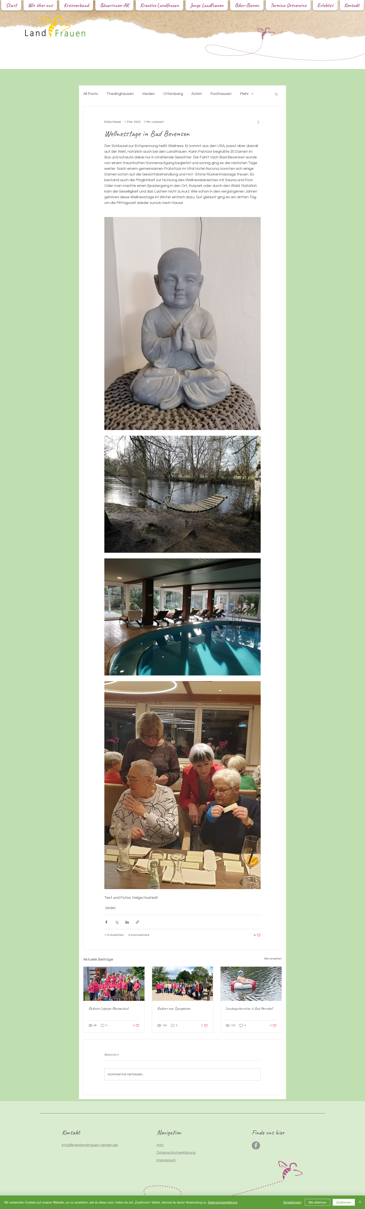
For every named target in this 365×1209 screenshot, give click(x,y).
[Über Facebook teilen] (106, 922)
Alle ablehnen (317, 1202)
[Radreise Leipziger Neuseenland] (113, 984)
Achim (196, 94)
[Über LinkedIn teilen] (127, 922)
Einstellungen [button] (292, 1202)
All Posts (90, 94)
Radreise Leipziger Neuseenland (108, 1008)
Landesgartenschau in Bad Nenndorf (249, 1008)
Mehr (244, 94)
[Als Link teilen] (137, 922)
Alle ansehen (273, 958)
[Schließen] (359, 1202)
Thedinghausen (120, 94)
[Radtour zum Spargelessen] (182, 984)
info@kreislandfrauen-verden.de (90, 1145)
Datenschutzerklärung (222, 1202)
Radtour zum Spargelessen (174, 1008)
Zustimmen (343, 1202)
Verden (148, 94)
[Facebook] (256, 1145)
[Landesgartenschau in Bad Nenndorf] (251, 984)
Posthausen (221, 94)
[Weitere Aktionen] (258, 121)
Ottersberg (173, 94)
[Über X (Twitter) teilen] (117, 922)
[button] (276, 94)
